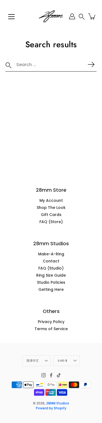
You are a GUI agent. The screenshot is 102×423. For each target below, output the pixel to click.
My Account (51, 200)
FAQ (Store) (51, 221)
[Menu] (11, 16)
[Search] (8, 64)
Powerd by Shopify (51, 408)
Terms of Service (51, 329)
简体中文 (32, 361)
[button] (82, 16)
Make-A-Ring (51, 254)
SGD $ (62, 360)
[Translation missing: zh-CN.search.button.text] (91, 64)
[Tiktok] (58, 375)
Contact (51, 261)
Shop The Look (51, 207)
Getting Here (51, 289)
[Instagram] (43, 375)
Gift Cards (51, 214)
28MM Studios (57, 403)
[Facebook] (51, 375)
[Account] (72, 16)
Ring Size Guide (51, 275)
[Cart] (92, 16)
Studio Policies (51, 282)
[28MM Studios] (51, 16)
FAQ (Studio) (51, 268)
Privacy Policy (51, 321)
